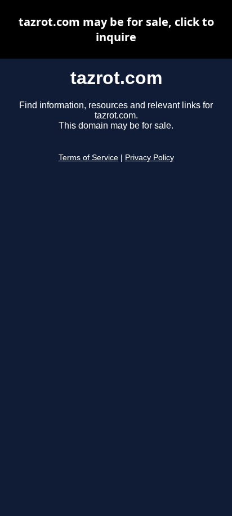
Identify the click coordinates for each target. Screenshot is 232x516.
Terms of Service (88, 157)
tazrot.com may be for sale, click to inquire (116, 29)
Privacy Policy (149, 157)
